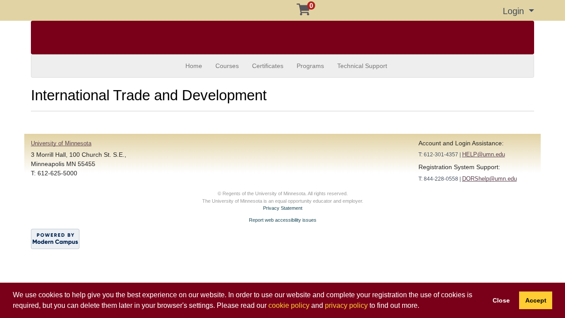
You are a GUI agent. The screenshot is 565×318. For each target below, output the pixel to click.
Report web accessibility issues (282, 220)
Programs (310, 65)
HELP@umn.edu (483, 154)
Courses (227, 65)
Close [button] (501, 300)
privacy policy (346, 305)
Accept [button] (535, 300)
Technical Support (362, 65)
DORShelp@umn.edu (489, 178)
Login (515, 11)
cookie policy (288, 305)
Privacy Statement (282, 208)
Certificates (267, 65)
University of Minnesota (61, 143)
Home (193, 65)
